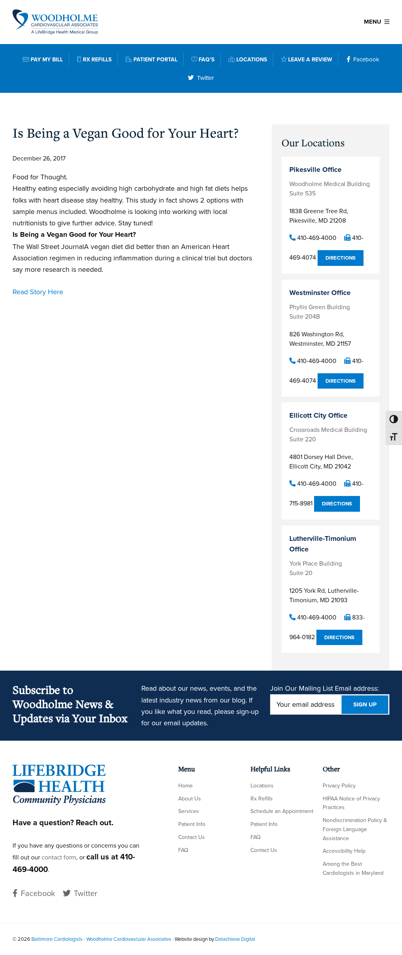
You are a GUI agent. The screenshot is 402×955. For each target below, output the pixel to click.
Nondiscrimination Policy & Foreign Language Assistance (355, 829)
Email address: (357, 688)
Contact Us (191, 837)
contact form (59, 857)
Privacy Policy (339, 785)
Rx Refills (261, 798)
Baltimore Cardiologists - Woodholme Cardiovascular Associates (101, 938)
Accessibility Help (344, 851)
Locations (262, 785)
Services (188, 811)
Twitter (205, 78)
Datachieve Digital (235, 938)
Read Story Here (38, 292)
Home (185, 785)
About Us (189, 798)
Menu (372, 21)
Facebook (366, 59)
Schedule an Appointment (281, 811)
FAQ (183, 850)
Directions (340, 258)
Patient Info (191, 824)
